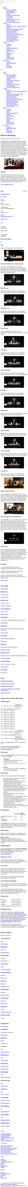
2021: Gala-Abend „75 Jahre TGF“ (9, 1154)
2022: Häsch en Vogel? (6, 1152)
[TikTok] (10, 1181)
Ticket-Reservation (5, 1136)
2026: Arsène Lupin (5, 1147)
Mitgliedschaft (4, 1165)
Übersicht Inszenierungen (7, 1145)
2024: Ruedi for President (7, 1149)
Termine (2, 1139)
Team (2, 1164)
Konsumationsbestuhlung (7, 749)
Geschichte (3, 1160)
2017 (2, 191)
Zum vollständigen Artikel (7, 184)
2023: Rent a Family (5, 1151)
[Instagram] (5, 1181)
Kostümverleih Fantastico (15, 917)
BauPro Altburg (23, 915)
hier (15, 878)
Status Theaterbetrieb (6, 1135)
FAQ (2, 1176)
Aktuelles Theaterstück (6, 1133)
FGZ (6, 915)
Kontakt (2, 1172)
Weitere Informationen (6, 854)
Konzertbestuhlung (15, 746)
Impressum (3, 1184)
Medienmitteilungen (5, 1173)
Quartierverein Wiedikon (19, 913)
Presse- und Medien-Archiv (7, 1140)
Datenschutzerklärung (12, 1184)
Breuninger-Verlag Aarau (6, 216)
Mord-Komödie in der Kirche (7, 683)
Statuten (2, 1167)
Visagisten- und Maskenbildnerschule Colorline (13, 919)
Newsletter (3, 1175)
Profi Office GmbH (19, 912)
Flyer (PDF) (3, 196)
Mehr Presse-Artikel (5, 692)
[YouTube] (7, 1181)
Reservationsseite (13, 770)
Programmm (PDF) (5, 194)
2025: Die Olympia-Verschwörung (9, 1148)
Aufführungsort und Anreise (7, 1137)
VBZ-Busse (20, 861)
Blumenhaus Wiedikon (6, 921)
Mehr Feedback (4, 580)
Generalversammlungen (6, 1161)
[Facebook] (2, 1181)
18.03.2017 (3, 236)
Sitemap (14, 1185)
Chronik (2, 1159)
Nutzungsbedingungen (6, 1185)
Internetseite (3, 1177)
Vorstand (3, 1163)
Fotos (2, 245)
